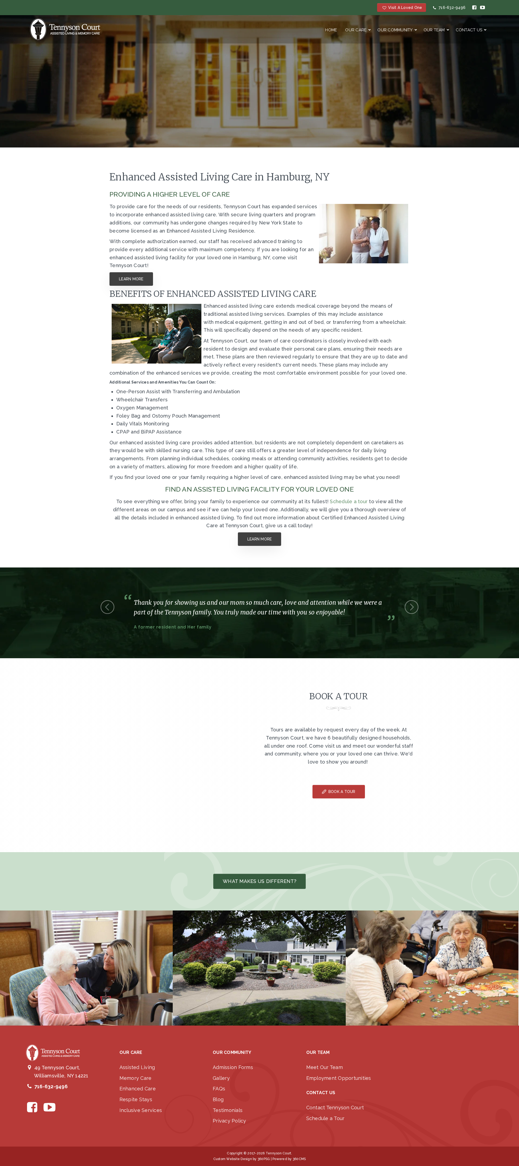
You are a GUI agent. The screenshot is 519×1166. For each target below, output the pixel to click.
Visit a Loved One (404, 7)
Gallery (221, 1078)
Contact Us (469, 30)
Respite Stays (135, 1099)
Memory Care (135, 1078)
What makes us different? (259, 881)
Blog (218, 1099)
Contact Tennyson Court (335, 1107)
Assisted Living (137, 1067)
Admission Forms (233, 1067)
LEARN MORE (131, 279)
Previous (107, 607)
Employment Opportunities (338, 1078)
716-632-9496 (451, 7)
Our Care (356, 30)
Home (331, 30)
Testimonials (227, 1110)
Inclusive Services (140, 1110)
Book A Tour (341, 791)
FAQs (219, 1088)
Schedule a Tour (325, 1118)
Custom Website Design (232, 1159)
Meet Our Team (324, 1067)
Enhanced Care (137, 1088)
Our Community (394, 30)
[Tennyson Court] (65, 29)
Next (411, 607)
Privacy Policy (229, 1121)
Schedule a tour (349, 501)
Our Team (434, 30)
